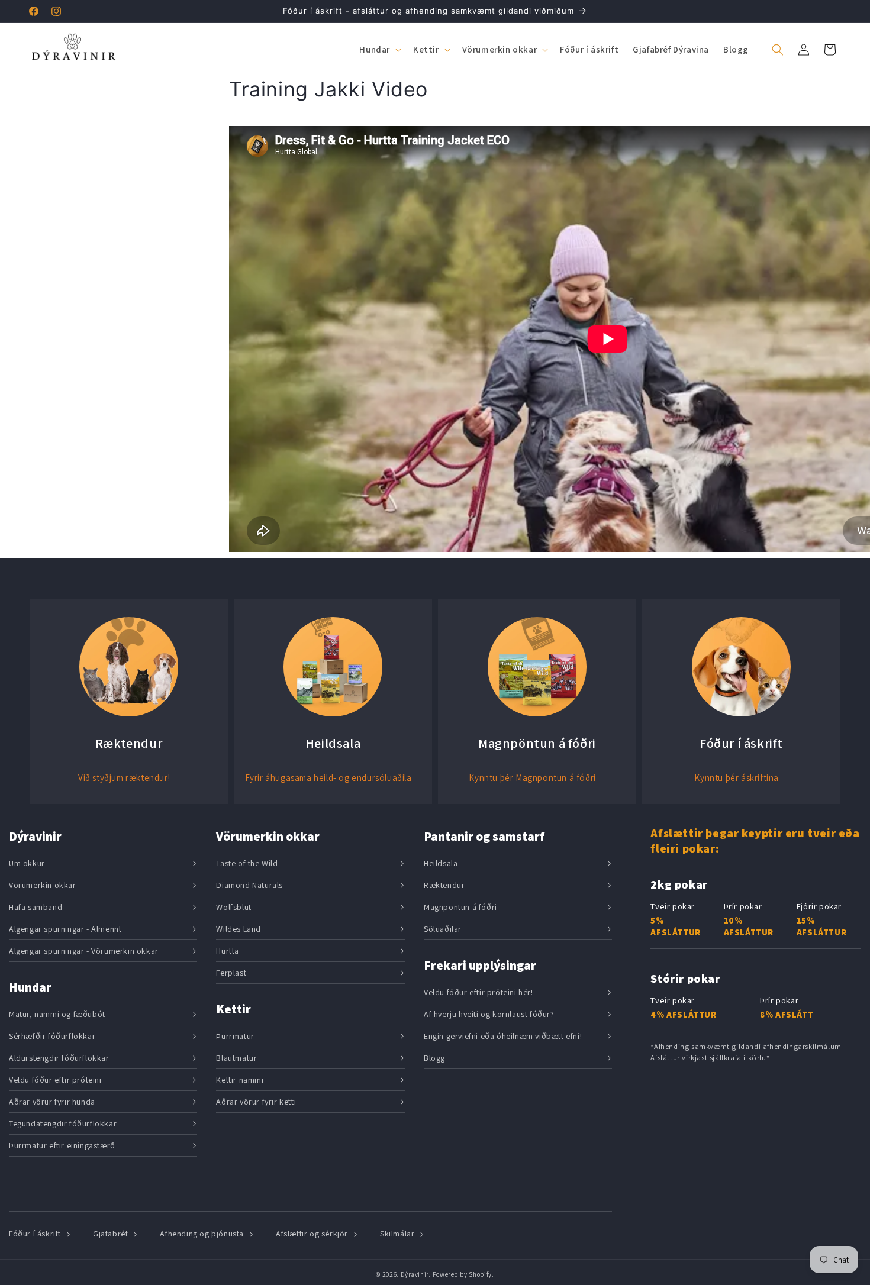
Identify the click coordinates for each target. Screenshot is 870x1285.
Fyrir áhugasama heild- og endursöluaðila (328, 777)
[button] (379, 50)
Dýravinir (414, 1274)
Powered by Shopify (462, 1274)
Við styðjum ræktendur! (124, 777)
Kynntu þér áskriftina (736, 777)
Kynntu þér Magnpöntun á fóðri (532, 777)
